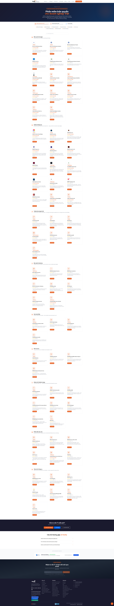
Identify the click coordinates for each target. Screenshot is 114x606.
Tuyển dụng (64, 595)
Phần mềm (56, 1)
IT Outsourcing (44, 583)
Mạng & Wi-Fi (54, 585)
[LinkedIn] (40, 588)
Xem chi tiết (34, 53)
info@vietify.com (77, 585)
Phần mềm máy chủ (58, 28)
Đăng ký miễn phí (66, 572)
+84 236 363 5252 (66, 527)
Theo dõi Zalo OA (35, 598)
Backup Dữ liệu (54, 584)
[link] (39, 48)
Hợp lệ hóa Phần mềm (65, 590)
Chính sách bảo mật (73, 604)
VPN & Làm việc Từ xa (55, 593)
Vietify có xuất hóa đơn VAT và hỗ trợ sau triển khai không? (50, 544)
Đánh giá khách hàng (65, 593)
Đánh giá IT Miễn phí (55, 595)
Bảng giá (51, 1)
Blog (66, 1)
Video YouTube (65, 585)
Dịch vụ (46, 1)
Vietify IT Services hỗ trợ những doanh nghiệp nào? (49, 538)
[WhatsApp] (35, 588)
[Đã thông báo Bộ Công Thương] (57, 604)
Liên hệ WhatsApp (35, 600)
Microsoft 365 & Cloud (55, 590)
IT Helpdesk (43, 584)
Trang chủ (55, 6)
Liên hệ (73, 1)
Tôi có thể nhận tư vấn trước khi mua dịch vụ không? (49, 541)
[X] (36, 588)
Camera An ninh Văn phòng (55, 594)
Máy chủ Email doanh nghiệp (45, 589)
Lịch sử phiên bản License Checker (67, 589)
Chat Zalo (57, 527)
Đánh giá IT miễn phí (49, 527)
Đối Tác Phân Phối (65, 594)
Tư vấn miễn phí (79, 1)
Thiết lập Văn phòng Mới (45, 590)
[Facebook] (32, 588)
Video (69, 1)
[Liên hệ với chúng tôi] (112, 603)
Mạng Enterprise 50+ (55, 589)
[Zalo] (33, 588)
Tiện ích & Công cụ (65, 28)
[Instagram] (38, 588)
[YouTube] (32, 589)
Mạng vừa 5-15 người (55, 588)
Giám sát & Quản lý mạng (50, 28)
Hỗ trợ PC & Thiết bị (44, 585)
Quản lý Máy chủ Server (45, 588)
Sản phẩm (61, 1)
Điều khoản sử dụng (79, 604)
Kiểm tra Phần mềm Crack (66, 588)
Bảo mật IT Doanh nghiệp (55, 583)
